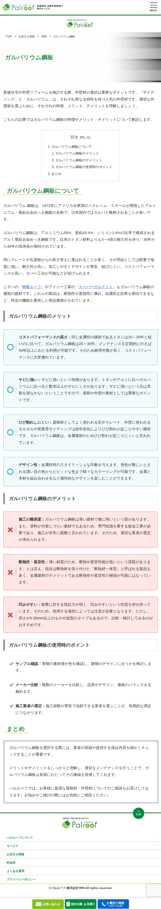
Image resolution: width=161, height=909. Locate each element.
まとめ (56, 174)
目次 (74, 137)
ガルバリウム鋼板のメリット (77, 153)
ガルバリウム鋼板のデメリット (78, 160)
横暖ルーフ (31, 287)
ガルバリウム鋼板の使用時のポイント (83, 167)
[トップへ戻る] (138, 813)
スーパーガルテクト (96, 287)
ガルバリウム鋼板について (71, 146)
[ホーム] (8, 36)
